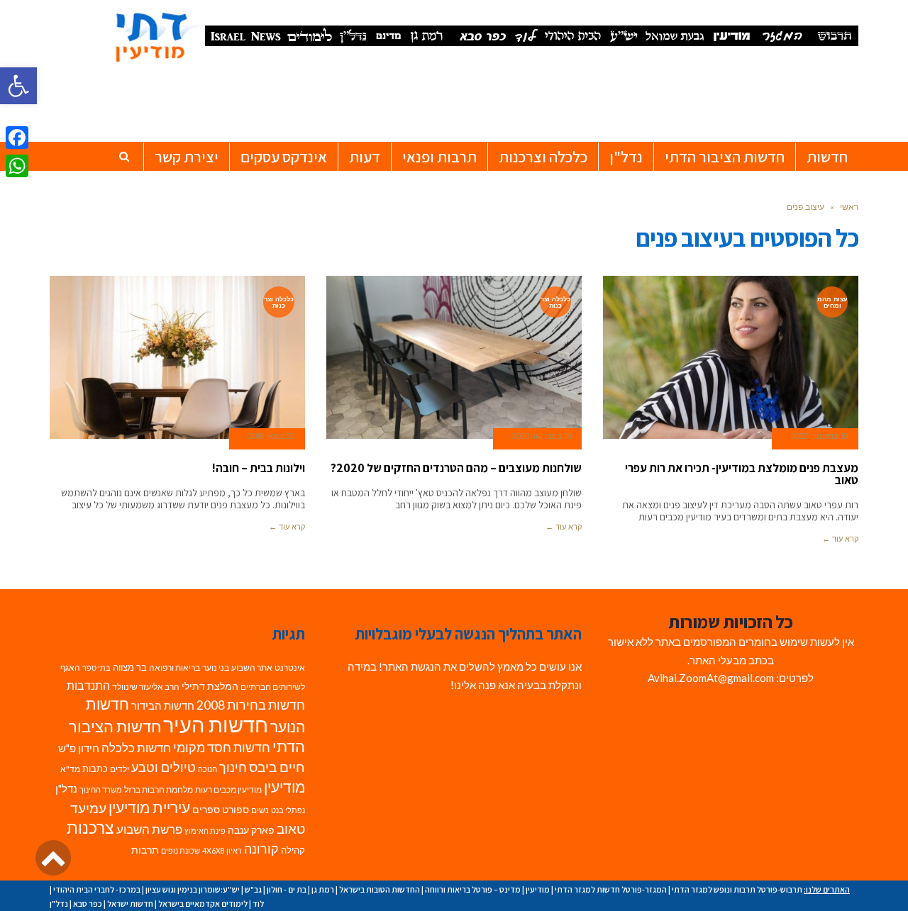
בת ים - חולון (286, 889)
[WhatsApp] (17, 166)
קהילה (293, 850)
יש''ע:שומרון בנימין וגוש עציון (192, 889)
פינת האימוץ (205, 830)
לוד (258, 903)
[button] (18, 85)
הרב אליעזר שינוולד (145, 686)
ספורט (235, 809)
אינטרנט (290, 667)
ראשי (849, 206)
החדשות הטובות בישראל (379, 889)
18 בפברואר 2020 (541, 436)
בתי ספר (96, 667)
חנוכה (207, 768)
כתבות (95, 768)
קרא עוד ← (840, 539)
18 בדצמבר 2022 (819, 436)
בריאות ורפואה (174, 667)
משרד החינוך (100, 789)
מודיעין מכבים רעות (228, 789)
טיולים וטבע (163, 767)
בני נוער (215, 667)
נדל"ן (66, 788)
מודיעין (284, 786)
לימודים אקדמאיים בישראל (203, 903)
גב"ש (253, 889)
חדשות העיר (215, 724)
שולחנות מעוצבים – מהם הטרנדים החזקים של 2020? (456, 468)
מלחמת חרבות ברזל (158, 789)
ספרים (206, 809)
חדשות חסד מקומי (221, 747)
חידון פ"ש (78, 748)
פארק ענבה (251, 830)
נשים (260, 810)
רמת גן (322, 889)
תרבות (145, 850)
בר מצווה (130, 667)
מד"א (70, 769)
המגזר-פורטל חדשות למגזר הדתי (611, 889)
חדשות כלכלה (136, 747)
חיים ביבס (277, 767)
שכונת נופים (180, 850)
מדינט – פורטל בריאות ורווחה (473, 889)
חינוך (233, 767)
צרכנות (90, 827)
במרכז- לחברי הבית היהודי (96, 889)
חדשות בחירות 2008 (250, 705)
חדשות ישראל (130, 903)
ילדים (119, 769)
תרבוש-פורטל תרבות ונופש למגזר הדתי (737, 889)
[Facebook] (17, 137)
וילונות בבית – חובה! (258, 468)
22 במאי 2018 (271, 436)
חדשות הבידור (162, 706)
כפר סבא (87, 903)
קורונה (261, 849)
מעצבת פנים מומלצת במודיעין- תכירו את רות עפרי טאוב (741, 474)
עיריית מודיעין (149, 807)
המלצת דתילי (210, 686)
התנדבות (88, 685)
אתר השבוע (251, 667)
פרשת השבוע (149, 829)
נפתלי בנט (288, 810)
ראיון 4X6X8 (222, 850)
